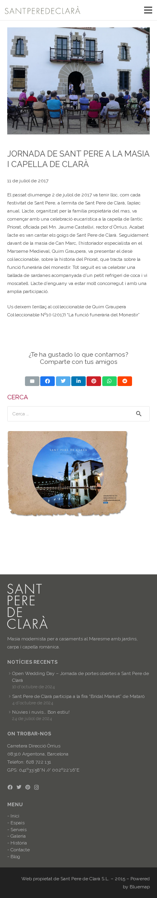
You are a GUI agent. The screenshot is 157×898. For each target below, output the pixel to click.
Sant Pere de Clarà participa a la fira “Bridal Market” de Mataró (78, 696)
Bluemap (140, 887)
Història (18, 843)
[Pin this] (94, 381)
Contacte (20, 850)
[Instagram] (37, 787)
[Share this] (47, 381)
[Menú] (148, 10)
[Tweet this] (63, 381)
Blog (15, 856)
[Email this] (32, 381)
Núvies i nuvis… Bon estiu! (41, 712)
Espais (17, 823)
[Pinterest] (28, 787)
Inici (14, 816)
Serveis (18, 829)
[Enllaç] (43, 10)
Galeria (18, 836)
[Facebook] (10, 787)
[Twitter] (19, 787)
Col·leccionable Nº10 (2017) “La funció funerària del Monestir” (73, 315)
